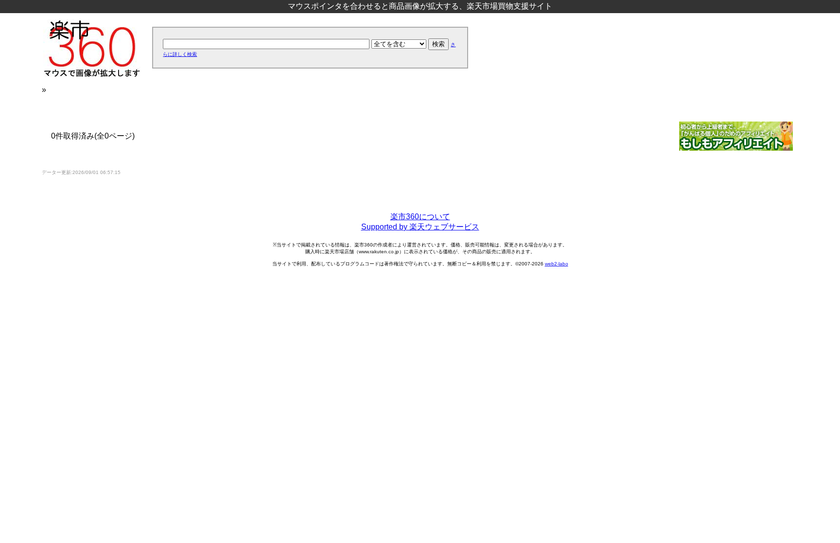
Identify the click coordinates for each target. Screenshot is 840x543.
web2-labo (556, 263)
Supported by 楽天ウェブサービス (420, 227)
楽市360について (420, 216)
